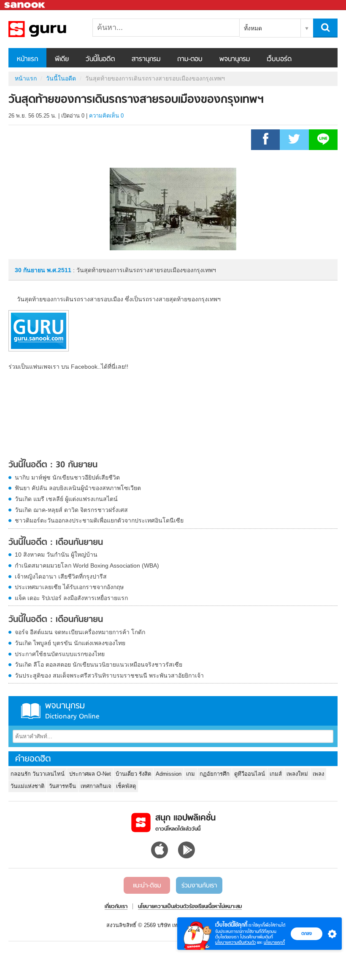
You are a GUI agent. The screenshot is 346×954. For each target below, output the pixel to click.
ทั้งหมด (253, 28)
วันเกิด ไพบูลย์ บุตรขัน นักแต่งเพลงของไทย (70, 643)
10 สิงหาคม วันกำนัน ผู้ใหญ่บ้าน (56, 554)
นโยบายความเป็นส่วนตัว (235, 942)
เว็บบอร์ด (279, 59)
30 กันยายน (31, 270)
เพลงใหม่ (297, 774)
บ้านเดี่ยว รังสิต (133, 774)
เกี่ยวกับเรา (116, 907)
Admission (168, 774)
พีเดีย (62, 59)
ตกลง (306, 933)
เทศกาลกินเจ (96, 786)
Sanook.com (25, 5)
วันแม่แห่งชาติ (27, 786)
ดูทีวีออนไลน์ (249, 774)
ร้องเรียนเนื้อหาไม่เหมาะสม (215, 907)
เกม (190, 774)
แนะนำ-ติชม (147, 886)
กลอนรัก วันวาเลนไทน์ (38, 774)
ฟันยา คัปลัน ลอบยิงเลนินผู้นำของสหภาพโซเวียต (78, 488)
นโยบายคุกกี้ (274, 942)
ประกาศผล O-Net (90, 774)
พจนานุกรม (234, 59)
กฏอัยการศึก (215, 774)
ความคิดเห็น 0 (106, 116)
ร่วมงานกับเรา (199, 886)
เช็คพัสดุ (126, 786)
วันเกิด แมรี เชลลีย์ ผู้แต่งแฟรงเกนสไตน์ (66, 499)
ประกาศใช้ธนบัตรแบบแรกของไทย (60, 654)
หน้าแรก (27, 59)
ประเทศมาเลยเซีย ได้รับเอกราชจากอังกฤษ (69, 587)
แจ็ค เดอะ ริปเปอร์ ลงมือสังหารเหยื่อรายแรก (71, 598)
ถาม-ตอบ (190, 59)
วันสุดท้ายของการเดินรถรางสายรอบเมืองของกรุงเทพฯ (52, 29)
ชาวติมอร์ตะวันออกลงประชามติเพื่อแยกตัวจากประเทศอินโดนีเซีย (99, 520)
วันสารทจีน (62, 786)
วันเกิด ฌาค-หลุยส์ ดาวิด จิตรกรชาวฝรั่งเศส (71, 509)
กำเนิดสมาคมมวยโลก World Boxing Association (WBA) (87, 565)
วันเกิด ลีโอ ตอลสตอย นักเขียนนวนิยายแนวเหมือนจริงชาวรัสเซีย (98, 664)
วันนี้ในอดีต (100, 59)
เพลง (318, 774)
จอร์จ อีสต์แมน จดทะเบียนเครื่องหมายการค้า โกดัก (80, 632)
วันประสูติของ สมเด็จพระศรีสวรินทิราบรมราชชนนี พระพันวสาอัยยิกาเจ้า (109, 675)
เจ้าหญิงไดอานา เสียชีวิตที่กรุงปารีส (61, 576)
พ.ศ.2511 (59, 270)
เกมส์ (276, 774)
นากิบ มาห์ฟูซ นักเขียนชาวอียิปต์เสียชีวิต (67, 477)
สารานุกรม (146, 59)
